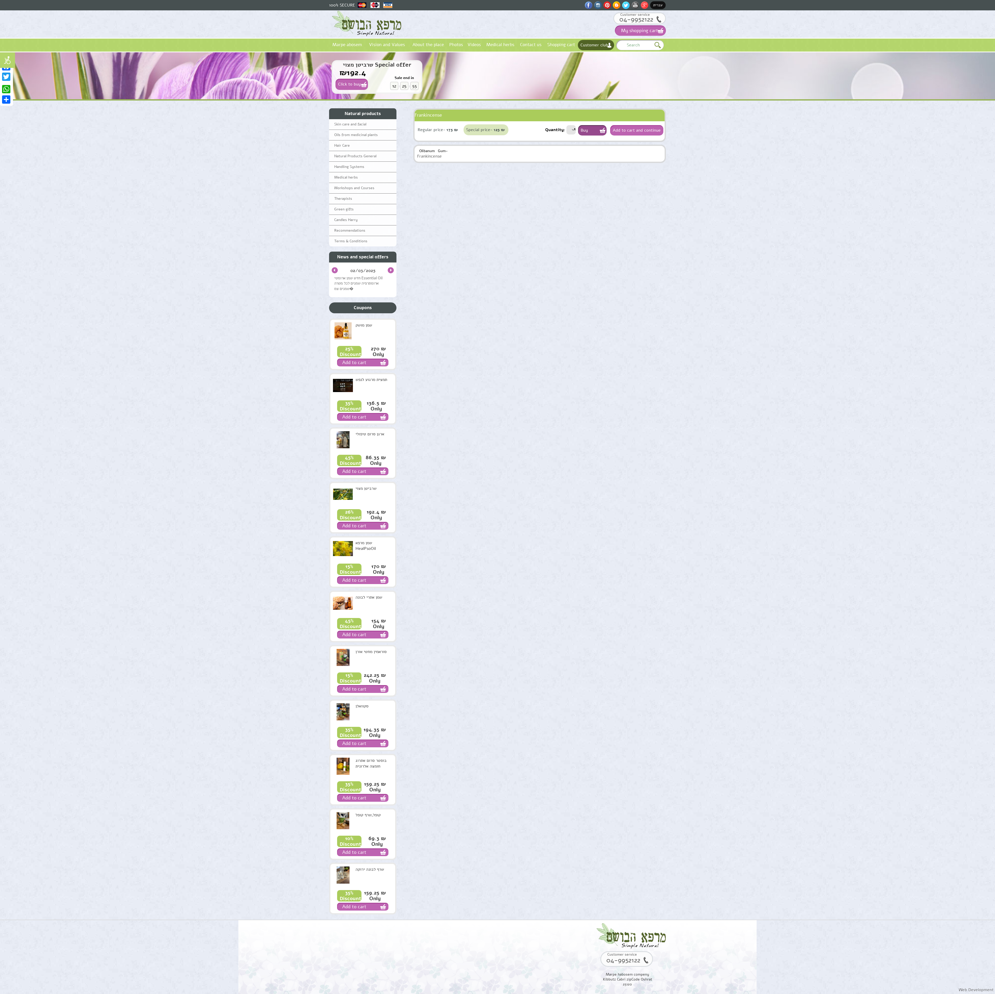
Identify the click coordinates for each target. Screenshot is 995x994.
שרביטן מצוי (366, 488)
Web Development (976, 990)
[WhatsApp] (6, 89)
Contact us (531, 45)
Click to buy (349, 84)
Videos (474, 45)
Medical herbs (500, 45)
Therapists (343, 198)
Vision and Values (387, 45)
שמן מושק (364, 325)
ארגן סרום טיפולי (370, 434)
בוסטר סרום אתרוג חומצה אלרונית (371, 763)
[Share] (6, 99)
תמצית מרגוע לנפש (371, 379)
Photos (456, 45)
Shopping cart (561, 45)
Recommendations (349, 230)
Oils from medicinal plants (356, 134)
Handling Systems (349, 166)
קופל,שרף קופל (368, 815)
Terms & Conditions (350, 241)
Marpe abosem (347, 45)
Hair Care (342, 145)
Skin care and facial (350, 124)
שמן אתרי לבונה (369, 597)
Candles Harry (346, 219)
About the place (428, 45)
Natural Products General (355, 156)
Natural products (363, 114)
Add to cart (354, 362)
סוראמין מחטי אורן (371, 652)
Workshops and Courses (354, 188)
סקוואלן (362, 706)
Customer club (594, 45)
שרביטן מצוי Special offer (377, 64)
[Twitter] (6, 77)
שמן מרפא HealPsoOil (366, 545)
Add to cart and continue (637, 130)
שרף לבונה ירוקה (370, 869)
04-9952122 (636, 19)
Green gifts (344, 209)
